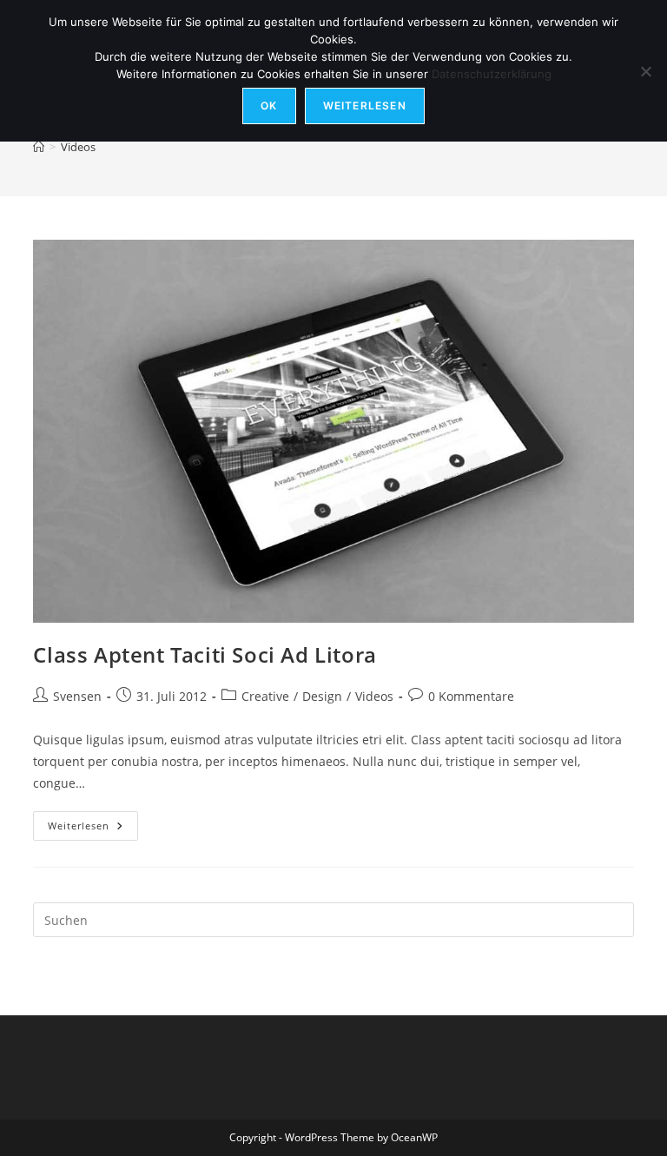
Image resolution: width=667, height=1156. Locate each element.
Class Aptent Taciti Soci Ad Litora (204, 654)
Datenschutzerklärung (491, 74)
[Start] (38, 147)
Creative (265, 696)
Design (322, 696)
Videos (78, 147)
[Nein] (645, 71)
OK (269, 105)
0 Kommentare (471, 696)
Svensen (77, 696)
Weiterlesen (93, 829)
